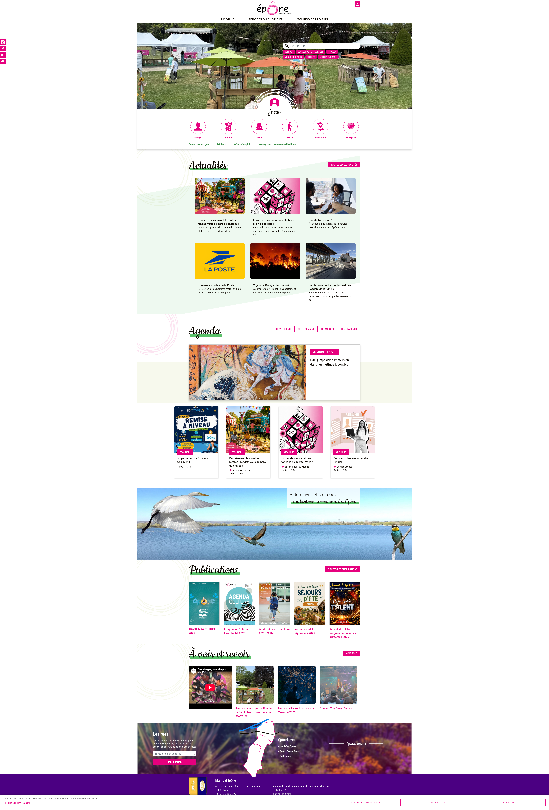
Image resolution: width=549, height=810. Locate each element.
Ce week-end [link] (283, 329)
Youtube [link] (3, 61)
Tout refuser (438, 802)
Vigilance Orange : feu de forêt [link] (271, 285)
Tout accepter (510, 802)
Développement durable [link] (310, 51)
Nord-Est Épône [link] (288, 746)
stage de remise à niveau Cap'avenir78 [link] (192, 460)
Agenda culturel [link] (328, 57)
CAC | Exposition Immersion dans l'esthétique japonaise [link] (329, 362)
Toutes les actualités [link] (344, 164)
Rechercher (174, 762)
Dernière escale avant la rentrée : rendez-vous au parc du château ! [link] (218, 222)
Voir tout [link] (351, 653)
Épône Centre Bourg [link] (290, 751)
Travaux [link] (332, 51)
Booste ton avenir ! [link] (320, 220)
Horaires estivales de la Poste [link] (216, 285)
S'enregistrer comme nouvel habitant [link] (277, 144)
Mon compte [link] (357, 4)
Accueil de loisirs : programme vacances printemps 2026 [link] (342, 633)
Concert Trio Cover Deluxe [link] (336, 708)
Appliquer (287, 45)
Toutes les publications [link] (342, 569)
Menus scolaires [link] (294, 57)
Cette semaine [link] (306, 329)
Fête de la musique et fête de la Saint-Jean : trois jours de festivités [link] (254, 712)
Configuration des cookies (365, 802)
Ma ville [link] (227, 19)
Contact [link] (289, 51)
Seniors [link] (311, 57)
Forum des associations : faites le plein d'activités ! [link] (274, 222)
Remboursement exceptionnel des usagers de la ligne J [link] (330, 287)
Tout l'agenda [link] (349, 329)
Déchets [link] (221, 144)
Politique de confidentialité (17, 803)
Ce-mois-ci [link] (327, 329)
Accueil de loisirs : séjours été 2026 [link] (305, 631)
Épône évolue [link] (356, 744)
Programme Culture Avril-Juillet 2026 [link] (236, 631)
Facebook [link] (3, 48)
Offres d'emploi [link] (242, 144)
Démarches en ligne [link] (199, 144)
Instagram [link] (3, 55)
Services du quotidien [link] (265, 19)
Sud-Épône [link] (285, 756)
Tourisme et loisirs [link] (312, 19)
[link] (3, 42)
